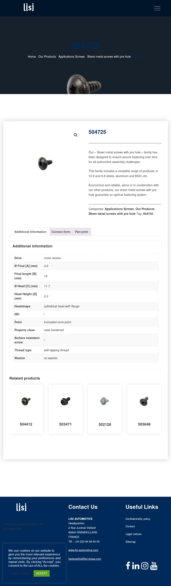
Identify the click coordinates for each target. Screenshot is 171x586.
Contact (130, 526)
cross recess (52, 258)
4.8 (46, 266)
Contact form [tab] (61, 232)
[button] (75, 135)
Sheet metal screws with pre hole (109, 56)
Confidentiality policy (138, 519)
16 (45, 276)
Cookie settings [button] (19, 573)
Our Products (47, 56)
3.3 (46, 296)
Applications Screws (71, 56)
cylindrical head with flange (61, 306)
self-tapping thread (56, 350)
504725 (148, 213)
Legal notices (134, 534)
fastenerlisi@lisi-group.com (84, 559)
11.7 (47, 286)
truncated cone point (57, 322)
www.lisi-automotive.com (83, 550)
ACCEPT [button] (41, 573)
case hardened (54, 330)
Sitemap (131, 542)
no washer (51, 358)
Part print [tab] (81, 232)
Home (32, 56)
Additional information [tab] (30, 232)
